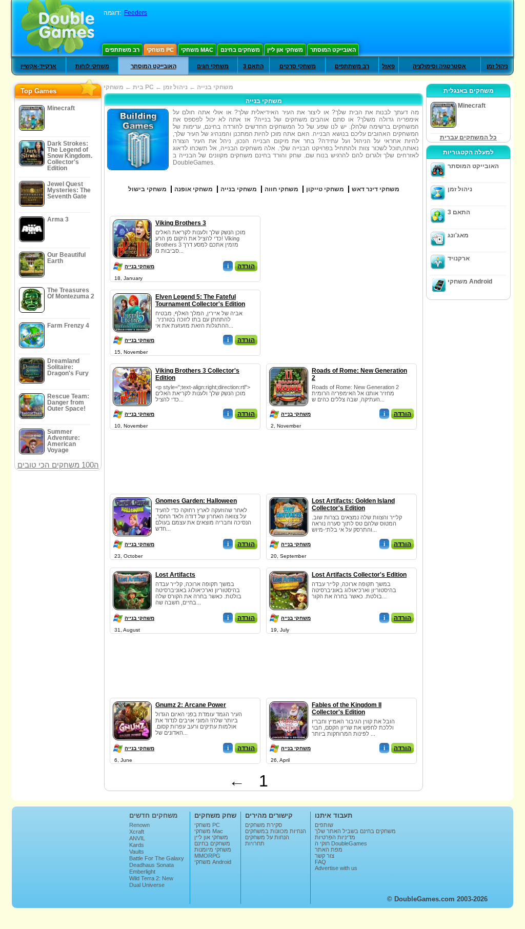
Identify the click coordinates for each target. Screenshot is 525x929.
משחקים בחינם (240, 50)
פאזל (388, 66)
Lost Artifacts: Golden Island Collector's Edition (353, 504)
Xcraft (136, 832)
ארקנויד (459, 258)
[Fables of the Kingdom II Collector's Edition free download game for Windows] (288, 699)
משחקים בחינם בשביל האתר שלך (355, 831)
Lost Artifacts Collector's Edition (359, 574)
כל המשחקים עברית (468, 137)
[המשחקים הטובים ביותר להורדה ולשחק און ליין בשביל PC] (57, 28)
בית (138, 87)
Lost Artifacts (175, 574)
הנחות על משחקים (267, 837)
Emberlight (142, 872)
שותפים (324, 825)
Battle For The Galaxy (156, 858)
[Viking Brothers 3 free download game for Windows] (132, 217)
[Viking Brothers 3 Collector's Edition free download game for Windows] (132, 365)
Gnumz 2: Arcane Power (190, 705)
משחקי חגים (213, 66)
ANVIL (137, 838)
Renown (139, 825)
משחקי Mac (197, 50)
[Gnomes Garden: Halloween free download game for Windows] (132, 495)
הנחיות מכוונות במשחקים (275, 831)
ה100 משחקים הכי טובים (58, 464)
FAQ (320, 862)
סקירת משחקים (263, 825)
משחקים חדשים (153, 815)
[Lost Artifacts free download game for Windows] (132, 569)
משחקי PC (160, 50)
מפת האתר (328, 849)
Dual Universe (147, 885)
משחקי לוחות (92, 66)
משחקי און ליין (285, 50)
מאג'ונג (458, 235)
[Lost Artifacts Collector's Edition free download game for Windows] (288, 569)
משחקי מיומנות (212, 849)
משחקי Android (470, 281)
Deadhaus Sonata (151, 865)
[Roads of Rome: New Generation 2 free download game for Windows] (288, 365)
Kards (136, 845)
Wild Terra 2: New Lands (151, 881)
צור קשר (324, 856)
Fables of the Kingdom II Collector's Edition (346, 708)
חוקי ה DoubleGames (341, 843)
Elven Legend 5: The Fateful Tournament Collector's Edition (200, 300)
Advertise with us (336, 868)
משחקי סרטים (297, 66)
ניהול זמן (497, 66)
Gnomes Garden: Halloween (196, 500)
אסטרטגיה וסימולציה (439, 66)
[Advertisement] (342, 280)
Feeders (135, 12)
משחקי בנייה (139, 266)
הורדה (246, 266)
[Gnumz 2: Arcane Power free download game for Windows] (132, 699)
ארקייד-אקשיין (38, 66)
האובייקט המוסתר (333, 50)
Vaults (136, 852)
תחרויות (255, 843)
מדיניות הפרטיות (335, 837)
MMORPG (207, 856)
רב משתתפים (122, 50)
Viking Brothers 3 (180, 223)
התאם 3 (253, 66)
